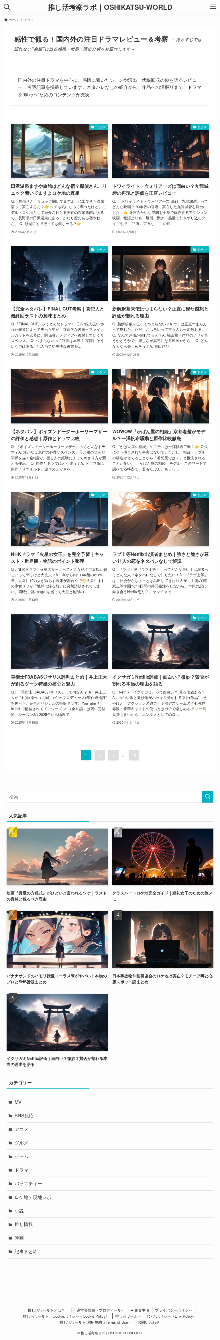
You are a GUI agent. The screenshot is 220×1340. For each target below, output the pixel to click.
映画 (19, 1237)
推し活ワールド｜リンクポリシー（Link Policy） (156, 1316)
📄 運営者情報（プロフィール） (98, 1310)
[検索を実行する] (207, 797)
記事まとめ (26, 1251)
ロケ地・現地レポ (33, 1197)
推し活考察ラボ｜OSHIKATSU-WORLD (110, 6)
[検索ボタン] (7, 7)
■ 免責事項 (140, 1310)
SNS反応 (24, 1115)
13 (134, 755)
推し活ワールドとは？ (46, 1310)
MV (18, 1102)
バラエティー (28, 1183)
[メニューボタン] (213, 7)
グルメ (21, 1142)
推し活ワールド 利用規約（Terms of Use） (96, 1322)
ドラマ (21, 1170)
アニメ (21, 1129)
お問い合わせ (149, 1322)
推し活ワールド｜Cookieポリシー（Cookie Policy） (66, 1316)
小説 (19, 1210)
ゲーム (21, 1156)
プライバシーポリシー (173, 1310)
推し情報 (24, 1224)
